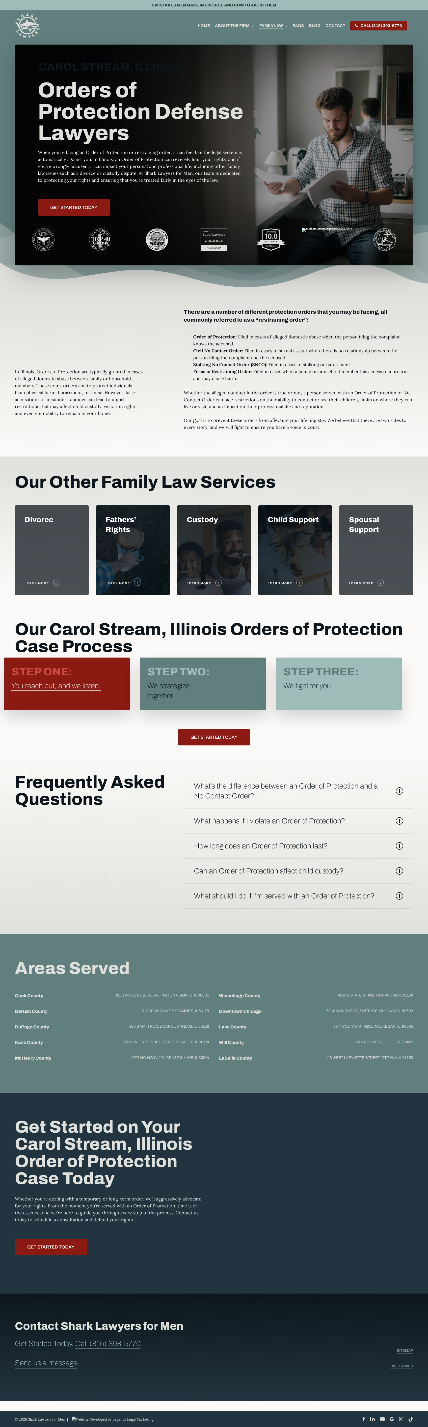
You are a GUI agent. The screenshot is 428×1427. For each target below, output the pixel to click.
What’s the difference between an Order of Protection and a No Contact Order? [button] (286, 791)
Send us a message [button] (46, 1363)
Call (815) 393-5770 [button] (107, 1344)
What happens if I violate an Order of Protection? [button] (269, 821)
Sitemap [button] (405, 1350)
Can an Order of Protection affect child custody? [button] (269, 871)
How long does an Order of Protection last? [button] (261, 846)
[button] (74, 207)
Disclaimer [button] (401, 1366)
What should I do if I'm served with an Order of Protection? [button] (284, 896)
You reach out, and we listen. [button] (56, 686)
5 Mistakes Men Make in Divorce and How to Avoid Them (214, 5)
